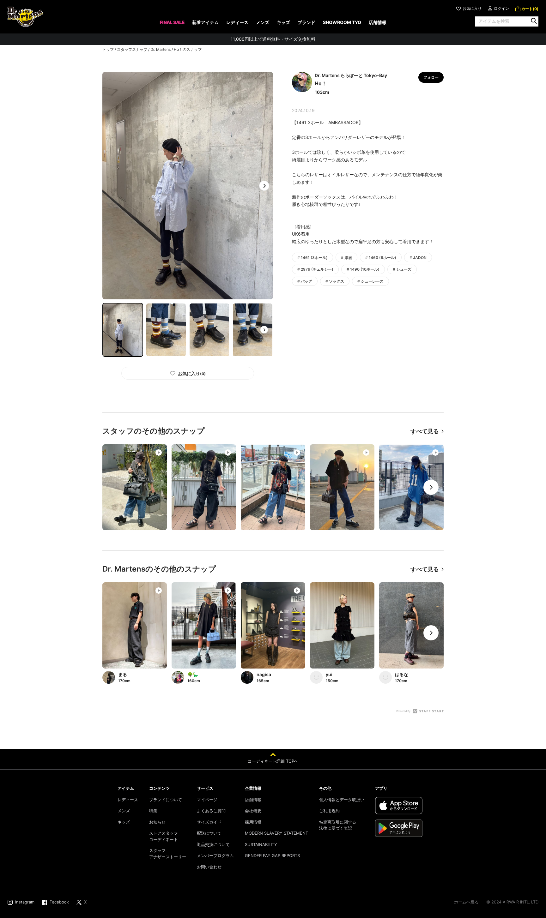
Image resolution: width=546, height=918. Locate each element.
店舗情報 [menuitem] (377, 22)
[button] (264, 186)
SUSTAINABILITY (261, 844)
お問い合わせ (209, 866)
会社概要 (253, 810)
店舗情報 (253, 799)
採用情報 (253, 822)
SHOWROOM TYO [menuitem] (342, 22)
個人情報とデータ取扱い (341, 799)
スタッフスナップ (132, 49)
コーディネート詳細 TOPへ (273, 761)
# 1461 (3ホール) (312, 257)
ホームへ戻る (466, 901)
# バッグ (304, 281)
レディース (128, 799)
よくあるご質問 (211, 810)
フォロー (431, 77)
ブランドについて (165, 799)
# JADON (418, 257)
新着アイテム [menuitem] (205, 22)
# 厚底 (346, 257)
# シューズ (402, 269)
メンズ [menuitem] (262, 22)
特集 (153, 810)
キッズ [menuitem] (283, 22)
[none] (172, 24)
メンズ (124, 810)
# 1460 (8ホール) (380, 257)
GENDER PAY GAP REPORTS (272, 855)
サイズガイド (209, 822)
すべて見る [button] (424, 431)
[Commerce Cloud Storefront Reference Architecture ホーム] (25, 17)
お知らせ (157, 822)
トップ (108, 49)
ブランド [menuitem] (306, 22)
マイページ (207, 799)
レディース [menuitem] (237, 22)
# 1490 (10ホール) (363, 269)
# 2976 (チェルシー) (315, 269)
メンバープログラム (215, 855)
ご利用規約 (329, 810)
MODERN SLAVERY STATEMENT (276, 833)
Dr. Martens (160, 49)
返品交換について (213, 844)
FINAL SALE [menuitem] (172, 22)
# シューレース (370, 281)
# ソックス (334, 281)
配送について (209, 833)
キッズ (124, 822)
